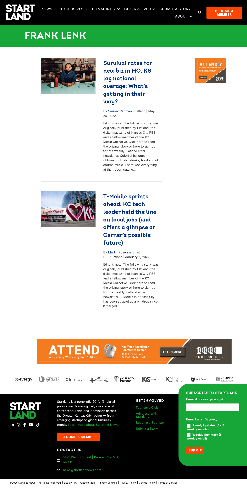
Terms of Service (168, 482)
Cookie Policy (147, 482)
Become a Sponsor (150, 422)
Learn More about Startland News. (93, 425)
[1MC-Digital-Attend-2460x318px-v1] (134, 351)
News (46, 9)
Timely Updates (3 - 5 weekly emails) (205, 427)
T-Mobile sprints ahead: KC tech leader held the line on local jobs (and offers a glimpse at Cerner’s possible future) (129, 220)
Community (104, 9)
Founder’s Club (147, 407)
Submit (195, 450)
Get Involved (137, 9)
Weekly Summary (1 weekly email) (204, 436)
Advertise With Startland (146, 415)
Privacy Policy (128, 482)
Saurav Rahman (120, 111)
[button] (55, 9)
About (181, 16)
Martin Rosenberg (121, 252)
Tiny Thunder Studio (84, 482)
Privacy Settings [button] (108, 482)
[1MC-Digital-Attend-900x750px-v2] (210, 60)
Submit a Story (175, 9)
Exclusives (72, 9)
